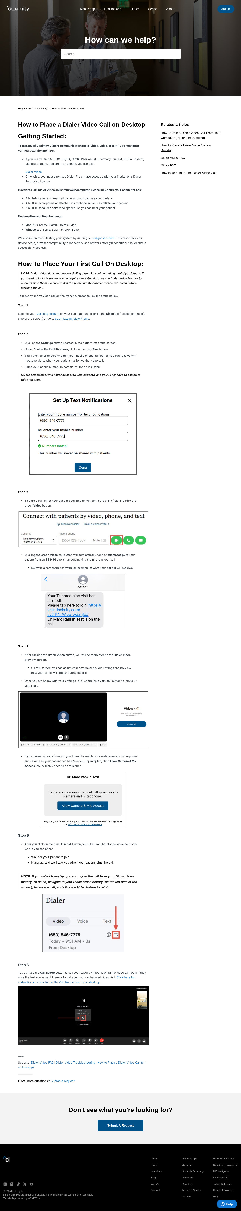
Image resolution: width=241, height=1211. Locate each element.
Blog (153, 1177)
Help (216, 1196)
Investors (156, 1171)
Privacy (186, 1196)
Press (154, 1164)
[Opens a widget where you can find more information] (227, 1204)
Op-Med (187, 1164)
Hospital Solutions (223, 1190)
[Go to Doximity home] (6, 1161)
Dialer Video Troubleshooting (75, 1062)
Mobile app (87, 9)
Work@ (155, 1183)
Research (187, 1177)
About (170, 9)
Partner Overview (223, 1158)
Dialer (135, 9)
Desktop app (112, 9)
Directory (187, 1183)
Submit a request (63, 1081)
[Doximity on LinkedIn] (5, 1184)
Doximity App (189, 1158)
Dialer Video (33, 172)
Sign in (226, 8)
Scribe (152, 9)
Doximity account (47, 313)
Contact (155, 1190)
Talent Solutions (222, 1183)
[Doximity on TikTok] (18, 1184)
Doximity (42, 108)
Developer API (221, 1177)
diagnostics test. (104, 238)
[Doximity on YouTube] (31, 1184)
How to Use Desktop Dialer (68, 108)
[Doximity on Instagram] (12, 1184)
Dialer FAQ (168, 165)
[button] (120, 1125)
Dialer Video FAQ (42, 1062)
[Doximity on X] (25, 1184)
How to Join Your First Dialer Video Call (188, 173)
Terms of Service (192, 1190)
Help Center (25, 108)
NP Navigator (221, 1171)
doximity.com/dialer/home (72, 318)
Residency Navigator (225, 1164)
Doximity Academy (193, 1171)
